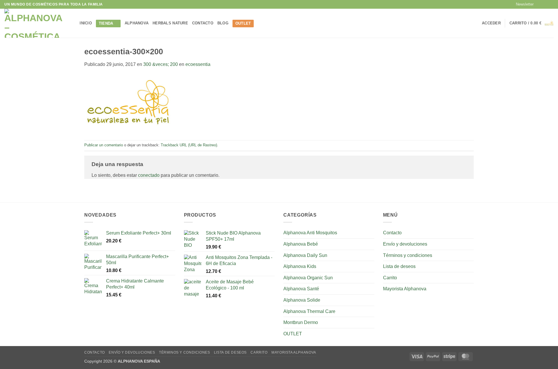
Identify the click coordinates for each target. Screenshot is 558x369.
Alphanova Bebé (300, 244)
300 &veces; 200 (160, 64)
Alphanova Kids (299, 266)
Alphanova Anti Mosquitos (310, 232)
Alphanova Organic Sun (308, 277)
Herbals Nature (170, 23)
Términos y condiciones (407, 255)
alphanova (137, 23)
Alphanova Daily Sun (305, 255)
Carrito (390, 277)
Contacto (202, 23)
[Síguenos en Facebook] (539, 4)
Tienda (106, 23)
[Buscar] (73, 23)
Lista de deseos (399, 266)
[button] (522, 4)
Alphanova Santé (301, 288)
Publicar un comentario (103, 145)
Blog (222, 23)
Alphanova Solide (301, 300)
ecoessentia (197, 64)
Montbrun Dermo (300, 322)
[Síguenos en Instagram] (545, 4)
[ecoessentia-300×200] (127, 103)
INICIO (86, 23)
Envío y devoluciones (405, 244)
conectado (149, 175)
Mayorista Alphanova (404, 288)
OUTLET (243, 23)
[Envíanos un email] (550, 4)
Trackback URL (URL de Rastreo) (189, 145)
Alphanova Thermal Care (309, 311)
